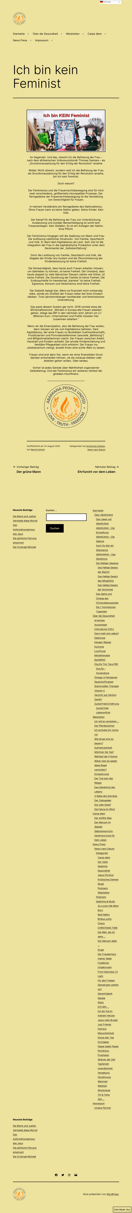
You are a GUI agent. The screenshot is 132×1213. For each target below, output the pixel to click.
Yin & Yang (104, 1094)
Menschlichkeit (106, 1033)
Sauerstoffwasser (104, 681)
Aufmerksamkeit (103, 747)
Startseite (19, 33)
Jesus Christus (106, 875)
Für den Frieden (106, 980)
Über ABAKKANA (103, 515)
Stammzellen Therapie (106, 686)
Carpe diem (95, 33)
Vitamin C (99, 690)
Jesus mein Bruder (108, 1020)
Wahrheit (103, 1081)
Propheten (103, 1055)
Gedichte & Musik (105, 901)
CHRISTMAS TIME (108, 927)
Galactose (99, 638)
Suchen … (51, 510)
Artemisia (99, 620)
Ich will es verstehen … (106, 721)
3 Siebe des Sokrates (105, 796)
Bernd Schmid (38, 449)
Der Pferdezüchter (104, 725)
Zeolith (98, 699)
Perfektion (103, 1050)
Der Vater (103, 862)
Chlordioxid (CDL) (104, 629)
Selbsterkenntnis (103, 831)
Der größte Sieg (103, 818)
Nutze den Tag (106, 1037)
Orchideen (103, 1042)
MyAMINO (99, 659)
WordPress (112, 1194)
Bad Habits (104, 914)
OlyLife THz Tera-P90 (106, 664)
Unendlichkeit (105, 1068)
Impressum (41, 40)
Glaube (101, 998)
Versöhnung (104, 1077)
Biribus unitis (105, 919)
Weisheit (102, 1086)
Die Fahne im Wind (104, 809)
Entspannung (101, 774)
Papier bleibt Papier (108, 1046)
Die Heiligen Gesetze (107, 563)
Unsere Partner (102, 1107)
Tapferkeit (103, 1064)
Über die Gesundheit (45, 33)
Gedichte (103, 866)
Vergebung (104, 1072)
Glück (101, 1002)
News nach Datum (96, 449)
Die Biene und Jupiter (24, 516)
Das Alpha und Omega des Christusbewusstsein (107, 598)
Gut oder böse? (102, 804)
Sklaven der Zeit (106, 1059)
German (107, 2)
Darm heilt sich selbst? (106, 633)
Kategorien (102, 853)
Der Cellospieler (102, 800)
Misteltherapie (102, 655)
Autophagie (100, 624)
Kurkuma (99, 646)
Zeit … (101, 1099)
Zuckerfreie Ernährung (106, 703)
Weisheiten (73, 33)
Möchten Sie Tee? (104, 752)
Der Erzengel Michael (24, 547)
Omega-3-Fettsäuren (105, 677)
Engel (101, 949)
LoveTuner (100, 651)
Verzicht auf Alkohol (105, 695)
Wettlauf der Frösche (105, 756)
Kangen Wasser (102, 642)
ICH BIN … (103, 1007)
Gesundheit (104, 870)
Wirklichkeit (104, 1090)
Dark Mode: (120, 1209)
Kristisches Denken (95, 446)
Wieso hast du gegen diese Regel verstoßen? (105, 765)
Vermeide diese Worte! (25, 520)
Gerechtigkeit (105, 993)
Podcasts (103, 888)
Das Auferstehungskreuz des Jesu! (24, 529)
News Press (20, 40)
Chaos (101, 923)
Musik (101, 884)
